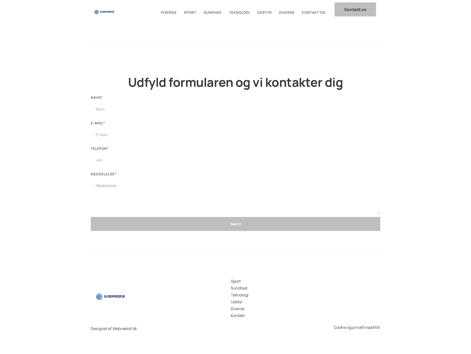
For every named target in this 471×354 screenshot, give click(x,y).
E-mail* (98, 123)
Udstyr (264, 12)
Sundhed (213, 12)
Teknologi (239, 12)
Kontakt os (313, 12)
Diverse (287, 12)
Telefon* (99, 148)
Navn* (97, 97)
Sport (190, 12)
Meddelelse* (103, 174)
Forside (169, 12)
